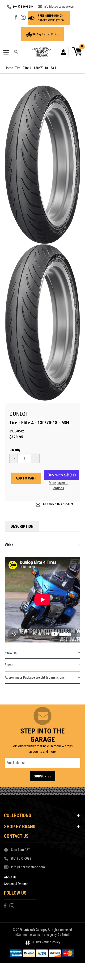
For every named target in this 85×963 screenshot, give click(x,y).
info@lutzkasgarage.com (59, 6)
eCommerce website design (34, 935)
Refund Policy (50, 34)
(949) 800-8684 (23, 6)
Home (9, 68)
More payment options (58, 485)
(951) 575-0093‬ (21, 858)
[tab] (42, 545)
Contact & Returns (16, 884)
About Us (10, 877)
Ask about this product (57, 504)
